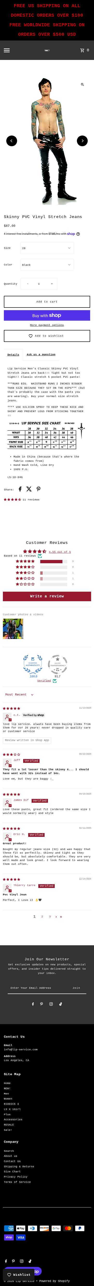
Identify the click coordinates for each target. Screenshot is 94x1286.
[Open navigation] (15, 50)
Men (6, 1093)
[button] (13, 499)
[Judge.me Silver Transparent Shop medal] (57, 664)
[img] (11, 708)
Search (9, 1151)
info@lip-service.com (21, 1049)
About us (10, 1156)
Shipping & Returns (19, 1166)
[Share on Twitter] (29, 490)
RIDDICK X (11, 1104)
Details (13, 354)
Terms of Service (17, 1182)
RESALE (9, 1124)
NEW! (7, 1088)
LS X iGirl (12, 1109)
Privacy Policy (15, 1176)
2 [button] (42, 916)
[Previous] (11, 140)
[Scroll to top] (83, 1273)
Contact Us (12, 1161)
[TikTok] (60, 1004)
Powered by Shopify (54, 1281)
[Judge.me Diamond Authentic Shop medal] (32, 664)
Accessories (13, 1119)
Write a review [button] (47, 596)
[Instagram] (51, 1004)
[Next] (82, 140)
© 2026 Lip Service (20, 1281)
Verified (44, 680)
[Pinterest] (41, 1004)
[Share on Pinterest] (38, 490)
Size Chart (12, 1171)
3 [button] (50, 916)
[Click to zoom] (82, 84)
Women (8, 1098)
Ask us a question (41, 354)
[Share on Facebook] (20, 490)
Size (7, 248)
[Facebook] (33, 1004)
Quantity (10, 283)
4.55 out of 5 (60, 552)
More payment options (47, 325)
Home (7, 1083)
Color (8, 264)
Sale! (8, 1130)
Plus (7, 1114)
